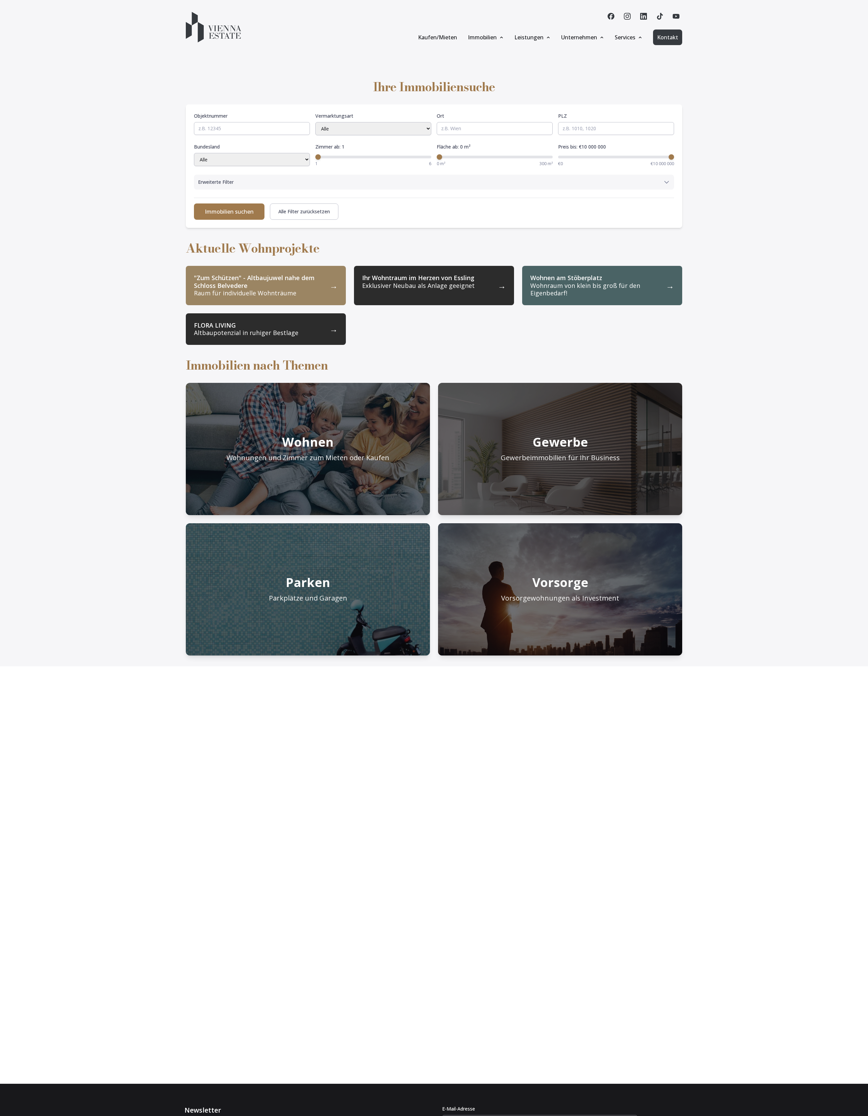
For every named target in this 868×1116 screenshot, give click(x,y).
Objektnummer (211, 116)
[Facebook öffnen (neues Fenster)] (611, 16)
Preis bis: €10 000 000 (582, 146)
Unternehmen (579, 37)
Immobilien (482, 37)
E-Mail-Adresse (458, 1108)
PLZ (562, 116)
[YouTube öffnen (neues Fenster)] (676, 16)
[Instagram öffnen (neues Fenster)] (627, 16)
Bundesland (207, 146)
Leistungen (529, 37)
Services (625, 37)
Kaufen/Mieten (437, 37)
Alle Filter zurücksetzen (304, 211)
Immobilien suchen (229, 211)
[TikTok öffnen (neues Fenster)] (660, 16)
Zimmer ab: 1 (329, 146)
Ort (440, 116)
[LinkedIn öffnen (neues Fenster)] (643, 16)
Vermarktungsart (334, 116)
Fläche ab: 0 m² (454, 146)
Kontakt (667, 37)
